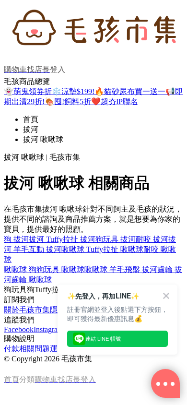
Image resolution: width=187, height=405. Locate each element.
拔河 (30, 129)
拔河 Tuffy (46, 239)
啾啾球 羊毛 (104, 269)
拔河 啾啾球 (43, 139)
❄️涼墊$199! (73, 91)
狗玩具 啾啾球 (60, 269)
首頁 (30, 119)
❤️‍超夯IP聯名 (114, 101)
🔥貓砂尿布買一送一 (129, 91)
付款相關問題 (27, 349)
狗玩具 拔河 (115, 239)
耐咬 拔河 (152, 239)
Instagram (48, 329)
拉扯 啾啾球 (123, 249)
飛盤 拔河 (141, 269)
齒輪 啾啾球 (32, 279)
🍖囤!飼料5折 (68, 101)
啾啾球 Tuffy (82, 249)
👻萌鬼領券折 (28, 91)
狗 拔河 (16, 239)
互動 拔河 (45, 249)
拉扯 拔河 (79, 239)
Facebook (19, 329)
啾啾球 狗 (20, 269)
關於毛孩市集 (27, 310)
